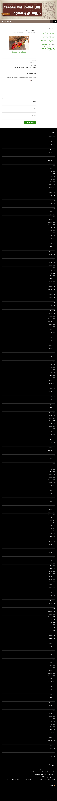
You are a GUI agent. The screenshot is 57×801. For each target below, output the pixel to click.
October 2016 (52, 453)
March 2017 (52, 439)
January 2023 (52, 251)
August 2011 (52, 619)
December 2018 (51, 383)
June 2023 (53, 238)
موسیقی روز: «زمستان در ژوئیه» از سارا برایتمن (25, 66)
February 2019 (52, 377)
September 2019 (51, 359)
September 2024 (51, 198)
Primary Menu (55, 21)
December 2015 (51, 479)
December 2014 (51, 512)
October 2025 (52, 163)
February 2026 (52, 152)
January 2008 (52, 735)
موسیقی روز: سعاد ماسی (30, 61)
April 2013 (52, 565)
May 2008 (53, 724)
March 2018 (52, 407)
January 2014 (52, 541)
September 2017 (51, 423)
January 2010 (52, 670)
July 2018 (53, 396)
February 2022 (52, 281)
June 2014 (53, 528)
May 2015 (53, 498)
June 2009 (53, 689)
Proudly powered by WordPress (49, 799)
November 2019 (51, 353)
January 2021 (52, 316)
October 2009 (52, 678)
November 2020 (51, 321)
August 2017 (52, 426)
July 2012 (53, 590)
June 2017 (53, 431)
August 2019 (52, 361)
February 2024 (52, 216)
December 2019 (51, 351)
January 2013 (52, 573)
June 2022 (53, 270)
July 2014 (53, 525)
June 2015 (53, 496)
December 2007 (51, 737)
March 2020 (52, 343)
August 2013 (52, 555)
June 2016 (53, 463)
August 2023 (52, 232)
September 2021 (51, 294)
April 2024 (52, 211)
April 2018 (52, 404)
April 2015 (52, 501)
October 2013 (52, 549)
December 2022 (51, 254)
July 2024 (53, 203)
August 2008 (52, 716)
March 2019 (52, 375)
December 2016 (51, 447)
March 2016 (52, 471)
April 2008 (52, 726)
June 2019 (53, 367)
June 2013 (53, 560)
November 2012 (51, 579)
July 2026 (53, 139)
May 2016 (53, 466)
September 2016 (51, 455)
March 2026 (52, 149)
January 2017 (52, 445)
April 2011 (52, 630)
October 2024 (52, 195)
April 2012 (52, 598)
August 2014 (52, 522)
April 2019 (52, 372)
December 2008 (51, 705)
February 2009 (52, 700)
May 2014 (53, 530)
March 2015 (52, 504)
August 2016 (52, 458)
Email (34, 108)
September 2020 (51, 326)
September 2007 (51, 745)
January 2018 (52, 412)
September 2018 (51, 391)
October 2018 (52, 388)
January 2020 (52, 348)
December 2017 (51, 415)
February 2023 (52, 249)
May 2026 (53, 144)
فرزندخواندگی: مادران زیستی (48, 50)
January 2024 (52, 219)
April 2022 (52, 275)
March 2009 (52, 697)
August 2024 (52, 200)
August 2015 (52, 490)
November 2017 (51, 418)
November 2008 (51, 708)
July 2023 (53, 235)
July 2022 (53, 267)
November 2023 (51, 224)
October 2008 (52, 710)
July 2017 (53, 428)
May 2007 (53, 756)
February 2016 (52, 474)
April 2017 (52, 437)
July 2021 (53, 300)
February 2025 (52, 184)
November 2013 (51, 547)
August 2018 (52, 394)
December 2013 (51, 544)
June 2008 (53, 721)
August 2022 (52, 265)
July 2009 (53, 686)
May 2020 (53, 337)
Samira (51, 40)
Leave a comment (18, 32)
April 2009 (52, 694)
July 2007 (53, 751)
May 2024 (53, 208)
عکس (34, 27)
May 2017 (53, 434)
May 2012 (53, 595)
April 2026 (52, 147)
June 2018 (53, 399)
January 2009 (52, 702)
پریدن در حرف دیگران (46, 44)
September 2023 (51, 230)
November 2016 (51, 450)
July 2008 (53, 718)
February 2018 (52, 410)
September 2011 (51, 616)
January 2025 (52, 187)
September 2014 (51, 520)
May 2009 (53, 692)
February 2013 (52, 571)
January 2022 (52, 284)
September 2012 (51, 584)
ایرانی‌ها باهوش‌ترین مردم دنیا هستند (40, 768)
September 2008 (51, 713)
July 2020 (53, 332)
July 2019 (53, 364)
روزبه (25, 32)
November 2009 (51, 675)
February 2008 (52, 732)
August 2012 (52, 587)
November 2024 (51, 192)
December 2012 (51, 576)
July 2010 (53, 654)
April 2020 (52, 340)
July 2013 (53, 557)
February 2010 (52, 667)
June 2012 (53, 592)
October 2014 (52, 517)
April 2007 (52, 759)
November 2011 (51, 611)
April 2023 (52, 243)
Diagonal (14, 52)
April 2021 (52, 308)
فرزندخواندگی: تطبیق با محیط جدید (42, 774)
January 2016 (52, 477)
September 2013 (51, 552)
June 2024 (53, 206)
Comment (33, 81)
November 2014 (51, 514)
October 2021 (52, 292)
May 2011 (53, 627)
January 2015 (52, 509)
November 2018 (51, 386)
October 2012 (52, 581)
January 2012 (52, 606)
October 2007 (52, 743)
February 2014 (52, 539)
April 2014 (52, 533)
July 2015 (53, 493)
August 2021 (52, 297)
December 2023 (51, 222)
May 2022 (53, 273)
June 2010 (53, 657)
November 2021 (51, 289)
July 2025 (53, 171)
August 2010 (52, 651)
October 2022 (52, 259)
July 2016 (53, 461)
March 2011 (52, 633)
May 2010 (53, 659)
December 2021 (51, 286)
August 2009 (52, 684)
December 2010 (51, 641)
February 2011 (52, 635)
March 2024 (52, 214)
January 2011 (52, 638)
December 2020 (51, 318)
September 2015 (51, 488)
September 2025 (51, 165)
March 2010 (52, 665)
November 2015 (51, 482)
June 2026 (53, 141)
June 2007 (53, 753)
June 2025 (53, 173)
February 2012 (52, 603)
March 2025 (52, 181)
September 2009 (51, 681)
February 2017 (52, 442)
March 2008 (52, 729)
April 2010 (52, 662)
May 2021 (53, 305)
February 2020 (52, 345)
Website (34, 115)
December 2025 (51, 157)
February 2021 (52, 313)
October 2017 (52, 420)
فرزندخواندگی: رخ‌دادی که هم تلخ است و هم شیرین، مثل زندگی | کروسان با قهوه (47, 48)
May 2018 (53, 402)
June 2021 (53, 302)
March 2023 (52, 246)
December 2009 (51, 673)
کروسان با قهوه (6, 21)
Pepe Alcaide (22, 52)
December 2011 (51, 608)
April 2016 (52, 469)
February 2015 (52, 506)
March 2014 (52, 536)
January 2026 (52, 155)
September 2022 (51, 262)
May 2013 (53, 563)
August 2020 (52, 329)
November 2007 (51, 740)
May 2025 (53, 176)
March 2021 (52, 310)
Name (34, 101)
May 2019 (53, 369)
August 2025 (52, 168)
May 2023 (53, 241)
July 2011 (53, 622)
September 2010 (51, 649)
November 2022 (51, 257)
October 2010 (52, 646)
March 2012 (52, 600)
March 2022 (52, 278)
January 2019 (52, 380)
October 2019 (52, 356)
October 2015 (52, 485)
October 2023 (52, 227)
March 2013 (52, 568)
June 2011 (53, 624)
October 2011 (52, 614)
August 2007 (52, 748)
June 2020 (53, 335)
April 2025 (52, 179)
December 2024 (51, 190)
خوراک (51, 785)
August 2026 (52, 136)
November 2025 (51, 160)
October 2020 (52, 324)
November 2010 (51, 643)
